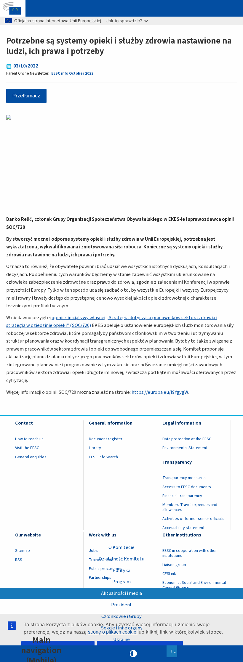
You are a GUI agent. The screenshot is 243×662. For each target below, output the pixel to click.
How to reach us (29, 439)
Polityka (121, 570)
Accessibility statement (183, 528)
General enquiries (31, 457)
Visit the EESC (27, 448)
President (121, 604)
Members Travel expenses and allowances (189, 507)
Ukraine (121, 639)
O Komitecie (121, 547)
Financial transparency (182, 496)
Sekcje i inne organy (122, 628)
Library (95, 448)
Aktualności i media (121, 593)
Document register (105, 439)
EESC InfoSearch (103, 457)
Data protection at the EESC (186, 439)
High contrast (133, 654)
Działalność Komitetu (121, 559)
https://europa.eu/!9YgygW (160, 392)
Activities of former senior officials (193, 519)
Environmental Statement (184, 448)
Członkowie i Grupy (121, 616)
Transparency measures (184, 478)
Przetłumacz (26, 96)
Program (121, 581)
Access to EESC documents (186, 487)
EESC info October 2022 (72, 73)
